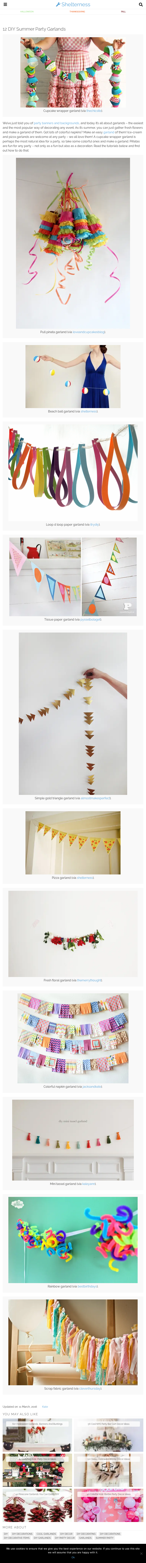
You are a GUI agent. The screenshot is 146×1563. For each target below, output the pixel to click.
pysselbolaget (90, 619)
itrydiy (94, 524)
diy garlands (42, 1538)
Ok (73, 1557)
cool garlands (46, 1534)
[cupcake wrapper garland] (73, 106)
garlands (85, 1538)
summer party (104, 1538)
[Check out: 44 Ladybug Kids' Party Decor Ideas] (37, 1470)
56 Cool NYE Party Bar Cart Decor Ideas (108, 1424)
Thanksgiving (77, 11)
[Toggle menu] (5, 5)
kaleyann (88, 1184)
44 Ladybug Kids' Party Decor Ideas (37, 1459)
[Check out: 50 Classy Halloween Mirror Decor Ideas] (108, 1470)
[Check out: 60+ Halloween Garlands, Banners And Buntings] (37, 1435)
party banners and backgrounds (56, 123)
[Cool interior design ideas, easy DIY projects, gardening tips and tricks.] (73, 6)
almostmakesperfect (95, 798)
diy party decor (65, 1538)
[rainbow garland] (73, 1282)
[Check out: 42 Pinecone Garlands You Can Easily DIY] (37, 1505)
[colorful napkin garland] (73, 1082)
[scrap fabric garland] (73, 1384)
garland (108, 132)
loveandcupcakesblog (88, 332)
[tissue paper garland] (73, 615)
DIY (6, 1534)
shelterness (89, 411)
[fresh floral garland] (73, 976)
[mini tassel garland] (73, 1179)
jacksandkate (92, 1086)
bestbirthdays (87, 1286)
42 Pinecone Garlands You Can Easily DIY (37, 1494)
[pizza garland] (73, 873)
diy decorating (86, 1534)
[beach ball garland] (73, 407)
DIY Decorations (22, 1534)
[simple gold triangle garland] (73, 793)
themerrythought (89, 980)
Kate (45, 1406)
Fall (123, 11)
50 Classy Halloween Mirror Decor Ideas (108, 1459)
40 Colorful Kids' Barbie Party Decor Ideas (109, 1494)
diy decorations (110, 1534)
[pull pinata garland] (73, 327)
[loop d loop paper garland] (73, 520)
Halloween (26, 11)
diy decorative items (16, 1538)
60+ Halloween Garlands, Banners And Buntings (37, 1424)
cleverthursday (90, 1388)
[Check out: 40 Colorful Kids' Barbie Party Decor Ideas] (108, 1505)
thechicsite (93, 111)
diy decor (66, 1534)
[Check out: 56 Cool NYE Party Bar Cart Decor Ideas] (108, 1435)
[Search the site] (141, 5)
